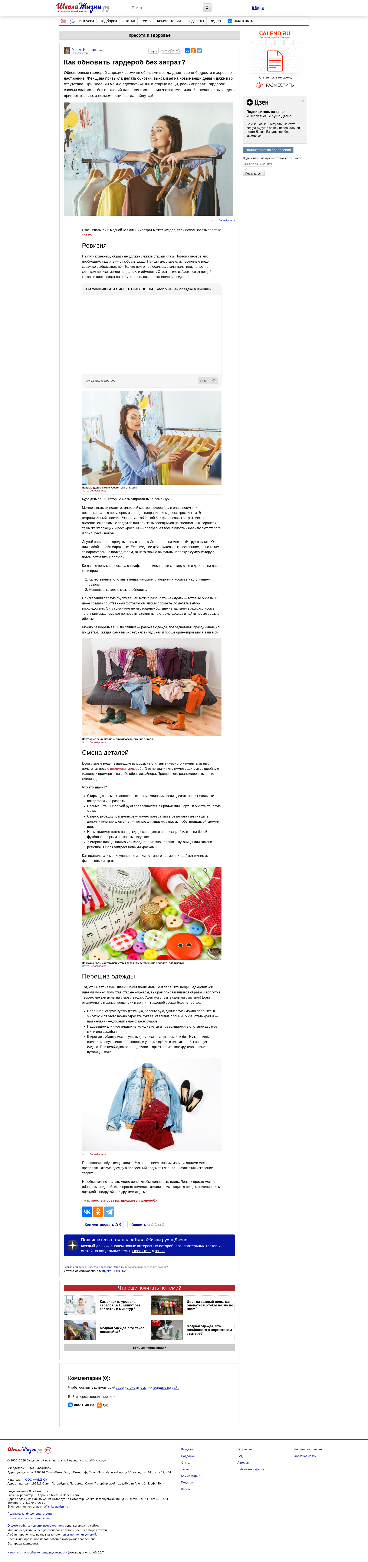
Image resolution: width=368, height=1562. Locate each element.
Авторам (243, 1462)
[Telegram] (199, 50)
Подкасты (195, 21)
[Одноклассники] (193, 50)
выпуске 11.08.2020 (113, 1271)
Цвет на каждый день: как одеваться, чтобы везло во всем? (210, 1305)
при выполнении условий (78, 1534)
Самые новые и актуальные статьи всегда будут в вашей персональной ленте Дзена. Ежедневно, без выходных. (273, 129)
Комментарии (169, 21)
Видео (215, 21)
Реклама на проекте (308, 1449)
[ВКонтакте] (187, 50)
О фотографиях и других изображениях (35, 1525)
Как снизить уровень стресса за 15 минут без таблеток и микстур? (120, 1305)
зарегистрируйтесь (131, 1387)
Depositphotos (226, 220)
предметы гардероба (126, 768)
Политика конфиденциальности (29, 1513)
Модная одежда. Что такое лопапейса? (122, 1330)
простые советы (105, 1200)
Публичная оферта (250, 1469)
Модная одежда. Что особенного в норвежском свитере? (209, 1329)
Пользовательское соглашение (29, 1518)
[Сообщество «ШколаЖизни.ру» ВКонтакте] (241, 21)
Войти (259, 7)
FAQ (240, 1456)
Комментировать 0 (103, 1224)
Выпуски (86, 21)
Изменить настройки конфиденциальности (37, 1552)
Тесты (146, 21)
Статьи (129, 21)
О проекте (244, 1449)
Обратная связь (305, 1456)
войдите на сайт (166, 1387)
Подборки (108, 21)
